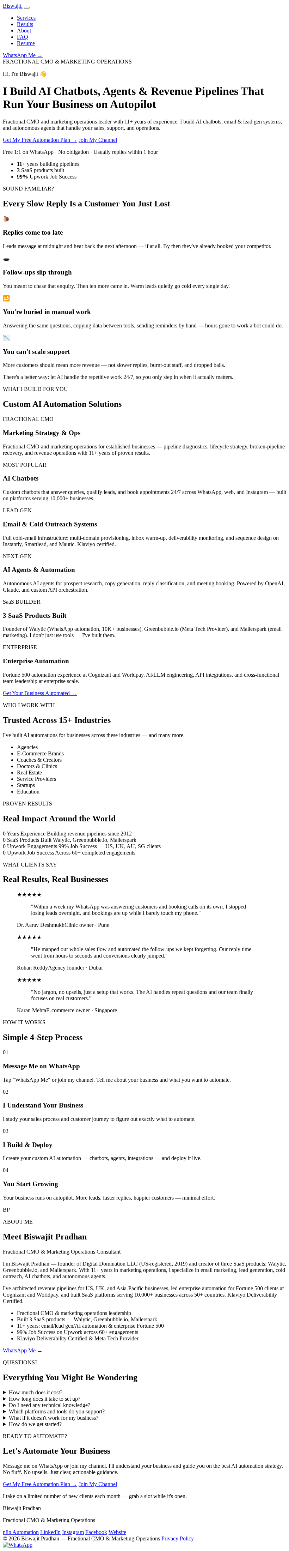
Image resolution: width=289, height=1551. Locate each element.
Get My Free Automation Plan (40, 140)
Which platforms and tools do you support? (57, 1411)
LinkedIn (50, 1532)
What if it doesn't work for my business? (53, 1418)
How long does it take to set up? (44, 1399)
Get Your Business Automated (40, 693)
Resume (26, 43)
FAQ (22, 37)
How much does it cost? (35, 1392)
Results (25, 24)
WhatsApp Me (23, 55)
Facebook (96, 1532)
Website (117, 1532)
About (24, 31)
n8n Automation (21, 1532)
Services (26, 18)
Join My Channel (98, 140)
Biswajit (13, 6)
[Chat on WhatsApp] (17, 1545)
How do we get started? (35, 1424)
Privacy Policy (177, 1538)
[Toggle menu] (27, 8)
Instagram (73, 1532)
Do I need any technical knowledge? (49, 1405)
